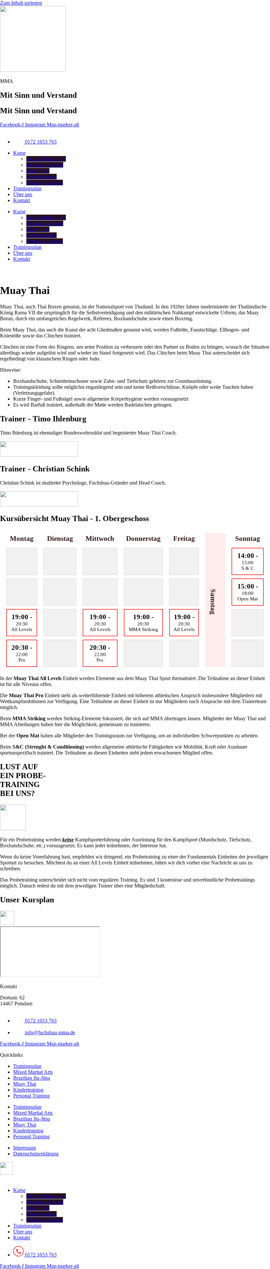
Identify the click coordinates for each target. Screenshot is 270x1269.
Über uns (22, 194)
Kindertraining (41, 176)
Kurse (19, 153)
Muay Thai (37, 170)
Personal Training (44, 182)
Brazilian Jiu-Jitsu (44, 165)
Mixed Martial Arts (46, 159)
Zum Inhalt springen (21, 3)
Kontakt (21, 200)
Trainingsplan (27, 188)
